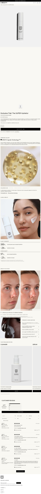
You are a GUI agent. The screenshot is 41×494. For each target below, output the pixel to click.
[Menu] (34, 2)
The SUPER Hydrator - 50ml (22, 439)
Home (1, 4)
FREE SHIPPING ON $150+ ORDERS (20, 0)
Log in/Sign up (17, 131)
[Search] (36, 2)
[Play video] (19, 337)
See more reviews (20, 471)
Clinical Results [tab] (4, 197)
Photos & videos (5, 420)
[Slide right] (39, 290)
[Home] (4, 2)
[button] (20, 106)
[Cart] (39, 2)
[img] (4, 424)
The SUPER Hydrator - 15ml (22, 451)
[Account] (37, 2)
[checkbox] (9, 420)
